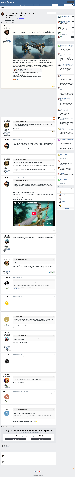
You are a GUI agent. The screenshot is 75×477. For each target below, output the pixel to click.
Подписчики (50, 13)
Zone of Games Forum (9, 2)
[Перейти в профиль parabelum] (60, 206)
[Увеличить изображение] (34, 47)
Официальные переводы (65, 36)
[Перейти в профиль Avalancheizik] (6, 396)
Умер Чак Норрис (7, 453)
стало (29, 63)
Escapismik (7, 277)
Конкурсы (48, 5)
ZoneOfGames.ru (5, 5)
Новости (30, 5)
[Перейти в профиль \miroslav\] (60, 202)
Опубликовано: (18, 25)
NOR (7, 407)
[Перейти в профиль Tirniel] (60, 192)
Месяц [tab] (63, 188)
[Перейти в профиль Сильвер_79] (60, 195)
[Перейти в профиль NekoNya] (59, 174)
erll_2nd (64, 110)
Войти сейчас (41, 439)
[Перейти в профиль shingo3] (6, 241)
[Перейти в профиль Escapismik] (6, 283)
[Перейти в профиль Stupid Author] (3, 462)
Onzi (65, 173)
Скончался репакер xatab (8, 459)
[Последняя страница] (9, 22)
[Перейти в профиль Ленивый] (6, 380)
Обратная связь (46, 473)
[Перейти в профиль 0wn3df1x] (59, 37)
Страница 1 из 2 (13, 22)
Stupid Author (9, 460)
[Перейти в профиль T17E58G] (59, 65)
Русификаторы (23, 5)
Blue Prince (62, 128)
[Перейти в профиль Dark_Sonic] (59, 17)
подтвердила (21, 28)
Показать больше (65, 208)
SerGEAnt (9, 18)
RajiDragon (65, 118)
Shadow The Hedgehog (65, 16)
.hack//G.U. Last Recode (64, 109)
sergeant (8, 39)
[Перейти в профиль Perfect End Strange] (59, 161)
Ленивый (6, 374)
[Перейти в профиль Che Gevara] (59, 140)
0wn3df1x (64, 37)
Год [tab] (67, 188)
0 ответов (65, 164)
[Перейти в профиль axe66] (59, 155)
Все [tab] (72, 188)
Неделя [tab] (59, 188)
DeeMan (7, 354)
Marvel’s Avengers (47, 28)
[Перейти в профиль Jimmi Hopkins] (59, 168)
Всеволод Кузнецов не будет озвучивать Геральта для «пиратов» (67, 45)
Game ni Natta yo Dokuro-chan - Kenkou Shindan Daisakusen (67, 64)
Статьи (36, 5)
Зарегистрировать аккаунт (15, 439)
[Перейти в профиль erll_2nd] (59, 110)
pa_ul (64, 46)
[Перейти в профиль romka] (6, 125)
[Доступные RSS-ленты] (73, 468)
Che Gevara (65, 140)
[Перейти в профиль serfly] (59, 180)
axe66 (61, 154)
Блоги (42, 5)
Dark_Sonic (65, 17)
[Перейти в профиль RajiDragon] (59, 118)
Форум (2, 7)
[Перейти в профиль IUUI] (6, 319)
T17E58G (64, 65)
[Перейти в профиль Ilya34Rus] (59, 129)
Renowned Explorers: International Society (67, 139)
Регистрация (70, 1)
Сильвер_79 (64, 194)
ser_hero (8, 40)
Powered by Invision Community (37, 475)
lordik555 (6, 139)
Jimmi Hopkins (63, 167)
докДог (7, 296)
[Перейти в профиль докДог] (6, 303)
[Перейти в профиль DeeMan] (6, 361)
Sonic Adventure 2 (64, 27)
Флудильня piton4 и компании (65, 53)
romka (6, 119)
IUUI (7, 314)
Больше (55, 5)
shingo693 (8, 249)
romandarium (8, 133)
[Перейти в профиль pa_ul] (59, 46)
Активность (14, 5)
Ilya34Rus (64, 129)
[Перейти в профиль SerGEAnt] (2, 14)
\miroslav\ (63, 201)
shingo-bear (8, 250)
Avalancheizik (6, 391)
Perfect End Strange (64, 160)
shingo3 (7, 235)
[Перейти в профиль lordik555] (6, 146)
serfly (61, 179)
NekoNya (62, 173)
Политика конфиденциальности (35, 473)
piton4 (64, 54)
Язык (27, 473)
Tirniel (63, 191)
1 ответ (65, 158)
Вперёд (6, 22)
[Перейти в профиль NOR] (6, 413)
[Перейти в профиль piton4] (59, 54)
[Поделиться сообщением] (54, 25)
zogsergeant (9, 41)
